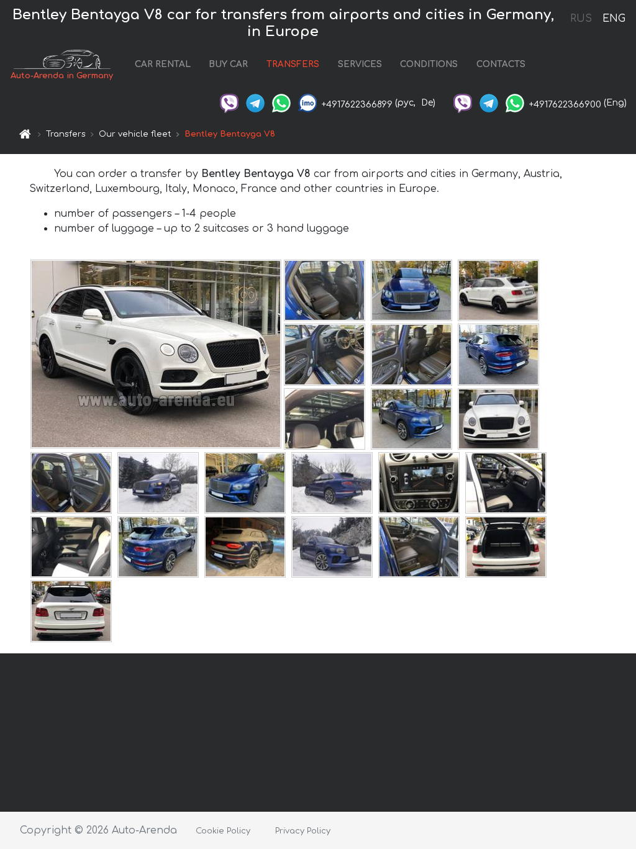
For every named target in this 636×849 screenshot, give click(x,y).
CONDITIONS (429, 64)
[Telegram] (255, 102)
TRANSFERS (292, 64)
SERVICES (360, 64)
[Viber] (229, 102)
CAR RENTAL (163, 64)
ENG (613, 18)
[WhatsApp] (281, 102)
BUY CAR (228, 64)
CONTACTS (500, 64)
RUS (581, 18)
